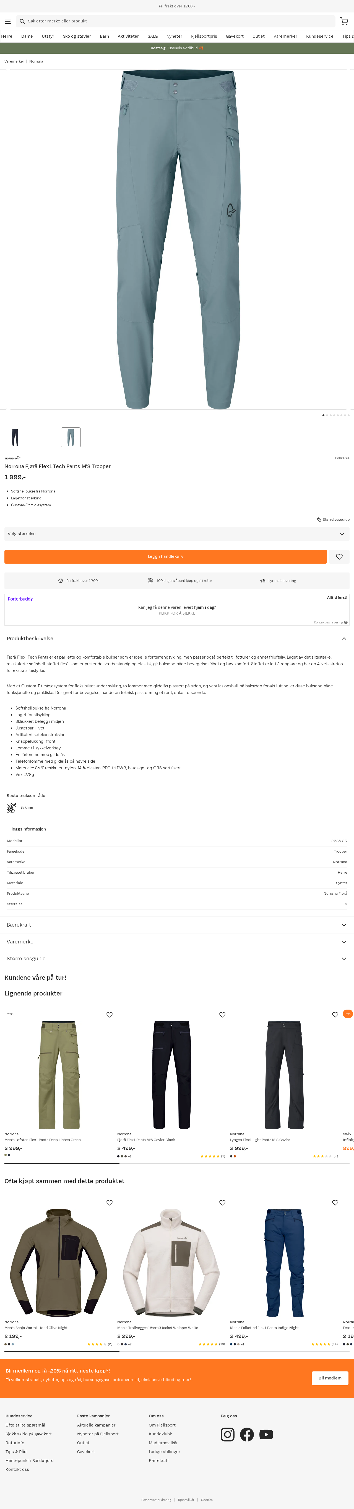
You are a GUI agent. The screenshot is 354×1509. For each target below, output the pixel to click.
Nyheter (174, 36)
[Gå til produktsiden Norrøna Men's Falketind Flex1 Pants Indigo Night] (284, 1263)
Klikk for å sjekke (177, 613)
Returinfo (15, 1443)
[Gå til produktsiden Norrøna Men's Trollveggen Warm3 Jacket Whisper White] (171, 1263)
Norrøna (36, 61)
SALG (153, 36)
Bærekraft (159, 1461)
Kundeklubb (160, 1434)
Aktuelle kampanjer (96, 1425)
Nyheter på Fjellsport (97, 1434)
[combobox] (175, 21)
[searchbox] (181, 21)
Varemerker (285, 36)
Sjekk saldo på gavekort (29, 1434)
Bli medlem (330, 1378)
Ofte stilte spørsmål (25, 1425)
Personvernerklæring (156, 1500)
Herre (6, 36)
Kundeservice (320, 36)
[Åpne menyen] (8, 21)
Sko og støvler (77, 36)
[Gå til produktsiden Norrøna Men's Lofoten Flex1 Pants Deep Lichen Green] (58, 1075)
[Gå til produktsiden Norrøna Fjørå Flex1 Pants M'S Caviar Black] (171, 1075)
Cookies (207, 1500)
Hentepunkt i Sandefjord (30, 1461)
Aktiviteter (128, 36)
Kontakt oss (17, 1469)
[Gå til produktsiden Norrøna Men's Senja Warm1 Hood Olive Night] (58, 1263)
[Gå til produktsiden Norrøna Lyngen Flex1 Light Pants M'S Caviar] (284, 1075)
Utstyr (48, 36)
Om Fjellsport (162, 1425)
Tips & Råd (16, 1452)
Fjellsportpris (204, 36)
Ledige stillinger (164, 1452)
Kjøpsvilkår (186, 1500)
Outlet (259, 36)
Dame (27, 36)
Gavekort (235, 36)
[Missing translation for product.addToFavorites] (339, 557)
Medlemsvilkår (163, 1443)
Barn (104, 36)
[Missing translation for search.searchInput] (21, 21)
